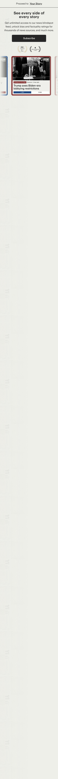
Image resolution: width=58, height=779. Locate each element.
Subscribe (29, 38)
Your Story (36, 3)
